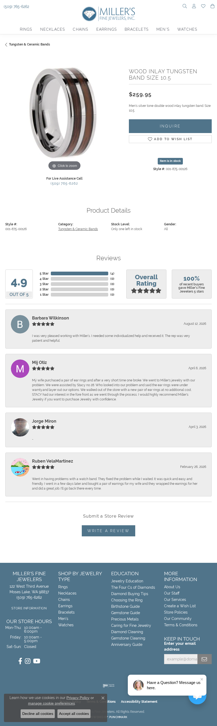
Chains (80, 29)
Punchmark (118, 717)
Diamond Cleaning (127, 632)
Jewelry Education (127, 581)
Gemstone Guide (125, 613)
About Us (172, 587)
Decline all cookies (37, 713)
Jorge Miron (44, 421)
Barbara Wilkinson (50, 318)
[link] (16, 7)
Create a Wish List (180, 606)
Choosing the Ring (127, 600)
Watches (187, 29)
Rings (26, 29)
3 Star (44, 284)
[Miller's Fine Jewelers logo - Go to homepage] (108, 16)
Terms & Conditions (180, 625)
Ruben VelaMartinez (52, 461)
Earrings (106, 29)
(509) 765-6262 (64, 183)
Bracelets (136, 29)
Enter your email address (180, 646)
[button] (185, 7)
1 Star (44, 294)
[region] (64, 113)
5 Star (44, 273)
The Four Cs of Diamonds (133, 587)
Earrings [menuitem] (65, 606)
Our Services (175, 599)
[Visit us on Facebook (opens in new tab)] (20, 661)
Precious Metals (125, 619)
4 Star (44, 279)
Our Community (178, 619)
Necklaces (52, 29)
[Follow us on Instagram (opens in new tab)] (27, 661)
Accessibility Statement (139, 702)
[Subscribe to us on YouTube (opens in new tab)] (36, 661)
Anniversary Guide (126, 644)
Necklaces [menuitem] (67, 593)
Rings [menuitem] (63, 587)
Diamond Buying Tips (129, 594)
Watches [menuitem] (66, 625)
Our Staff (171, 593)
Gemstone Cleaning (128, 638)
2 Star (44, 289)
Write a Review (108, 530)
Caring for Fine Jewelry (131, 625)
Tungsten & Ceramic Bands (29, 44)
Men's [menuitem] (63, 619)
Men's (162, 29)
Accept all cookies (74, 713)
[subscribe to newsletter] (204, 659)
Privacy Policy (77, 698)
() (112, 273)
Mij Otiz (39, 362)
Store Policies (176, 612)
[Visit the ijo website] (109, 686)
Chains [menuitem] (64, 599)
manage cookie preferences (51, 703)
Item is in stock (170, 161)
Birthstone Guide (125, 606)
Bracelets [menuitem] (66, 612)
